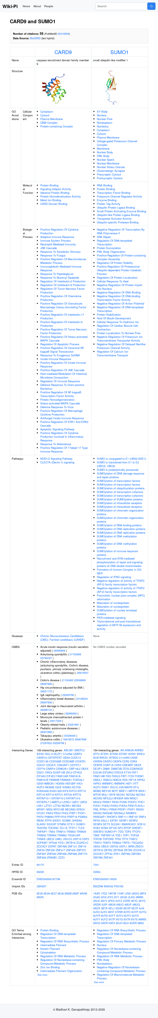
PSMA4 (82, 817)
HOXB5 (60, 783)
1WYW (112, 893)
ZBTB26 (118, 850)
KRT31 (59, 794)
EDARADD (136, 769)
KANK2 (67, 787)
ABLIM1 (68, 750)
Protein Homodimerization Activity (60, 196)
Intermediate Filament (53, 945)
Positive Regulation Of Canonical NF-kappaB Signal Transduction (62, 349)
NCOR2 (97, 798)
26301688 (46, 732)
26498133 (46, 710)
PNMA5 (49, 817)
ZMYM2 (125, 854)
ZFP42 (109, 854)
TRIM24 (116, 843)
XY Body (102, 111)
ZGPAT (52, 846)
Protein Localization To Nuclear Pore (118, 333)
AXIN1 (40, 754)
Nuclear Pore (104, 119)
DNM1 (106, 769)
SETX (106, 824)
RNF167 (133, 817)
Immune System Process (55, 240)
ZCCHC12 (139, 850)
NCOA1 (120, 794)
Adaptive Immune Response (57, 237)
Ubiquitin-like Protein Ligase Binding (118, 215)
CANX (134, 757)
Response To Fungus (53, 255)
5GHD (119, 908)
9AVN (40, 897)
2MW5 (139, 897)
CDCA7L (51, 765)
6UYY (96, 919)
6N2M (68, 893)
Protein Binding (49, 185)
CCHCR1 (80, 761)
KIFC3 (73, 791)
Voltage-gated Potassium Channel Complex (117, 143)
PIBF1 (73, 813)
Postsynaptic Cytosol (109, 178)
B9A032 (108, 886)
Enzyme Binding (106, 200)
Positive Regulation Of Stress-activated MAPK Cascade (63, 338)
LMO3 (83, 802)
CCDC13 (76, 757)
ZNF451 (108, 857)
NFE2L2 (108, 798)
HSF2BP (70, 783)
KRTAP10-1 (44, 798)
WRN (131, 846)
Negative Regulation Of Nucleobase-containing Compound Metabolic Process (121, 969)
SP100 (113, 828)
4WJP (128, 904)
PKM (131, 806)
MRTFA (133, 791)
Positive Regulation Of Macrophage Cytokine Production (61, 412)
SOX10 (141, 824)
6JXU (96, 912)
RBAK (40, 820)
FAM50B (54, 780)
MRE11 (123, 791)
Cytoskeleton (48, 952)
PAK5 (49, 813)
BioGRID (35, 38)
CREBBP (127, 765)
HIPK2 (141, 780)
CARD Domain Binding (53, 204)
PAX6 (115, 802)
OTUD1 (41, 813)
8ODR (133, 923)
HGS (125, 780)
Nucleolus (103, 126)
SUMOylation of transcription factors (118, 481)
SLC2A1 (116, 824)
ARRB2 (139, 750)
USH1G (67, 839)
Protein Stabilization (109, 314)
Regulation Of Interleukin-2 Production (63, 281)
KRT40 (68, 794)
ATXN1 (104, 754)
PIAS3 (114, 806)
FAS (108, 776)
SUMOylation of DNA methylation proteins (117, 538)
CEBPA (97, 765)
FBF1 (124, 776)
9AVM (83, 893)
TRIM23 (71, 831)
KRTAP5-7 (43, 802)
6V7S (134, 919)
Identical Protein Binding (54, 193)
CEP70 (41, 769)
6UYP (134, 912)
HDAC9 (117, 780)
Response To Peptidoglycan (57, 274)
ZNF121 (72, 846)
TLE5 (81, 828)
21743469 (75, 654)
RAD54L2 (119, 813)
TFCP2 (136, 831)
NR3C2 (97, 802)
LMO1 (75, 802)
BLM (96, 757)
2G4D (96, 897)
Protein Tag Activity (108, 204)
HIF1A (132, 780)
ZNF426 (71, 850)
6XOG (96, 923)
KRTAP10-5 (73, 798)
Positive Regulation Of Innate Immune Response (63, 364)
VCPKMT (42, 843)
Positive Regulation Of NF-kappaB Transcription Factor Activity (60, 394)
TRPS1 (126, 843)
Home (26, 6)
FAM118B (99, 776)
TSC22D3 (137, 843)
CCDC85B (55, 761)
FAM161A (75, 776)
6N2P (75, 893)
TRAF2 (133, 839)
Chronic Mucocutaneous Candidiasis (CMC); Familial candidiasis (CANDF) (62, 638)
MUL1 (105, 794)
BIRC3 (141, 754)
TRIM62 (62, 835)
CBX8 (66, 757)
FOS (131, 776)
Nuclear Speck (105, 160)
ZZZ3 (61, 857)
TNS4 (51, 831)
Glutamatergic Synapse (111, 171)
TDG (121, 831)
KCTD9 (76, 787)
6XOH (104, 923)
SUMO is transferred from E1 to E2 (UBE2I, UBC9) (118, 464)
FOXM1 (139, 776)
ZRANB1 (52, 857)
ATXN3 (114, 754)
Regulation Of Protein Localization (117, 277)
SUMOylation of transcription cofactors (120, 492)
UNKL (58, 839)
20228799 (58, 743)
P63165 (118, 886)
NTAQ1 (81, 809)
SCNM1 (66, 820)
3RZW (97, 904)
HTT (135, 783)
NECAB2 (70, 809)
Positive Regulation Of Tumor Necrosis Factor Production (63, 331)
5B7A (104, 908)
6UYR (96, 916)
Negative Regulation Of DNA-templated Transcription (120, 309)
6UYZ (104, 919)
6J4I (141, 908)
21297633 (46, 743)
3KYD (141, 901)
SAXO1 (56, 820)
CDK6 (133, 761)
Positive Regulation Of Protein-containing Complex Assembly (121, 257)
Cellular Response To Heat (113, 281)
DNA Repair (104, 237)
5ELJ (111, 908)
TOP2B (97, 839)
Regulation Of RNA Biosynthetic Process (64, 941)
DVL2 (69, 772)
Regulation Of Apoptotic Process (59, 344)
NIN (126, 798)
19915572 (68, 739)
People (48, 6)
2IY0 (110, 897)
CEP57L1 (75, 765)
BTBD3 (113, 757)
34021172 (46, 691)
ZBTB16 (71, 843)
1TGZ (104, 893)
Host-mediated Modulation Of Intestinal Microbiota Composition (63, 375)
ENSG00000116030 (105, 879)
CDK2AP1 (63, 765)
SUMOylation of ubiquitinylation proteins (121, 488)
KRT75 (77, 794)
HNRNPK (119, 783)
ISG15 (114, 787)
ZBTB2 (108, 850)
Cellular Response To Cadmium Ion (118, 322)
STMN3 (61, 824)
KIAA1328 (56, 791)
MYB (112, 794)
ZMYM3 (136, 854)
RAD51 (140, 809)
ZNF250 (50, 850)
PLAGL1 (140, 806)
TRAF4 (97, 843)
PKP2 (40, 817)
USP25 (114, 846)
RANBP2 (131, 813)
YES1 (61, 843)
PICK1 (82, 813)
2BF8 (143, 893)
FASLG (116, 776)
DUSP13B (59, 772)
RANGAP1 (99, 817)
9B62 (141, 923)
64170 (40, 865)
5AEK (96, 908)
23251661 (73, 724)
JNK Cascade (48, 248)
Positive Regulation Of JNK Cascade (62, 370)
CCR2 (125, 761)
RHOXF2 (112, 817)
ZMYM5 (62, 846)
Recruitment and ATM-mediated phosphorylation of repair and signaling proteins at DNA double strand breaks (120, 562)
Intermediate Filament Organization (61, 971)
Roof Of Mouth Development (114, 318)
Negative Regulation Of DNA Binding (119, 292)
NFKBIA (118, 798)
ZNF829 (41, 857)
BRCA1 (104, 757)
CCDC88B (68, 761)
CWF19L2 (74, 769)
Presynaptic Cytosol (109, 174)
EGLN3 (97, 772)
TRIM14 (60, 831)
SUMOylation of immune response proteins (117, 553)
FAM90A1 (66, 780)
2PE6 (111, 901)
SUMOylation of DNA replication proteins (121, 529)
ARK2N (129, 750)
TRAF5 (106, 843)
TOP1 (126, 835)
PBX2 (57, 813)
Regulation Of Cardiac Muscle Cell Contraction (117, 327)
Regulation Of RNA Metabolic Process (63, 956)
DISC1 (40, 772)
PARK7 (106, 802)
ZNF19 (82, 846)
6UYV (127, 916)
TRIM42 (41, 835)
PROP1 (122, 809)
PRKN (113, 809)
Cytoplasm (46, 111)
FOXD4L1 (78, 780)
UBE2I (50, 839)
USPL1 (123, 846)
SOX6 (104, 828)
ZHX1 (116, 854)
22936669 (80, 680)
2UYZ (118, 901)
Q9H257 (41, 886)
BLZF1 (58, 754)
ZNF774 (82, 854)
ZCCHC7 (42, 846)
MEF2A (106, 791)
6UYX (135, 916)
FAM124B (62, 776)
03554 (96, 872)
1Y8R (120, 893)
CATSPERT (55, 757)
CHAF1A (108, 765)
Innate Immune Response (55, 359)
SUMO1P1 (111, 831)
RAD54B (107, 813)
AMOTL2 (79, 750)
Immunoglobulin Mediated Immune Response (60, 268)
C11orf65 (124, 757)
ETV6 (127, 772)
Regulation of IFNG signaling (114, 577)
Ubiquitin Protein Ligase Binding (116, 207)
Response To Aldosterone (55, 444)
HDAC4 (107, 780)
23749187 (46, 658)
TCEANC (53, 828)
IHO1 (80, 783)
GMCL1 (97, 780)
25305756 (68, 695)
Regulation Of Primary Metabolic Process (121, 941)
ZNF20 (41, 850)
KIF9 (65, 791)
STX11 (71, 824)
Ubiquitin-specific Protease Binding (117, 222)
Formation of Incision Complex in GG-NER (119, 571)
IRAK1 (105, 787)
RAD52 (97, 813)
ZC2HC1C (82, 843)
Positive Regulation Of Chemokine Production (60, 298)
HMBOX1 (49, 783)
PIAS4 (123, 806)
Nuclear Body (105, 152)
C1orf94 (67, 754)
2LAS (131, 897)
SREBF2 (98, 831)
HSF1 (129, 783)
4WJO (120, 904)
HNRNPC (107, 783)
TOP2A (134, 835)
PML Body (103, 156)
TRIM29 (81, 831)
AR (122, 750)
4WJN (111, 904)
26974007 (82, 673)
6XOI (112, 923)
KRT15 (82, 791)
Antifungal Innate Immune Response (62, 418)
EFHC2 (77, 772)
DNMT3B (116, 769)
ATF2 (96, 754)
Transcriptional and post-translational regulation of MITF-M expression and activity (119, 625)
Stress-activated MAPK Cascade (60, 403)
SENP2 (133, 820)
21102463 (67, 680)
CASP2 (107, 761)
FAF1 (135, 772)
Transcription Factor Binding (113, 193)
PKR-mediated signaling (111, 618)
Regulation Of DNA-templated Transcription (114, 242)
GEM (40, 783)
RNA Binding (104, 185)
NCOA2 (130, 794)
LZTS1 (48, 806)
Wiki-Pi (10, 6)
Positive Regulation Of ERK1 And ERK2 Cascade (64, 423)
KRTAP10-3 (58, 798)
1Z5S (127, 893)
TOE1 (118, 835)
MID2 (49, 809)
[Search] (151, 6)
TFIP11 (72, 828)
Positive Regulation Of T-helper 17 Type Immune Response (64, 449)
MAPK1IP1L (131, 787)
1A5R (96, 893)
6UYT (112, 916)
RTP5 (48, 820)
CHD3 (117, 765)
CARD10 (42, 757)
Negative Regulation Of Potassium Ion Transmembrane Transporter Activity (120, 338)
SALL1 (105, 820)
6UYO (126, 912)
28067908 (46, 684)
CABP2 (77, 754)
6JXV (104, 912)
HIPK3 (97, 783)
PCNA (123, 802)
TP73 (125, 839)
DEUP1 (97, 769)
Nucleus (102, 115)
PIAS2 (106, 806)
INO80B (49, 787)
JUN (121, 787)
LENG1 (66, 802)
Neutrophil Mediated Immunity (58, 244)
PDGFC (132, 802)
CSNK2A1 (62, 769)
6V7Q (119, 919)
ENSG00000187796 (48, 879)
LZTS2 (57, 806)
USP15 (77, 839)
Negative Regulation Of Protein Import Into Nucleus (119, 287)
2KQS (123, 897)
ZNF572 (81, 850)
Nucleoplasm (104, 123)
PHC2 (65, 813)
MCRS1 (66, 806)
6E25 (40, 893)
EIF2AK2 (108, 772)
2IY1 (116, 897)
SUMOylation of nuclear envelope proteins (117, 612)
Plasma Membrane (51, 119)
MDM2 (97, 791)
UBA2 (96, 846)
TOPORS (108, 839)
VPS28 (53, 843)
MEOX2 (76, 806)
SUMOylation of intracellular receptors (119, 503)
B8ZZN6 (98, 886)
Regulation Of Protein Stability (115, 263)
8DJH (119, 923)
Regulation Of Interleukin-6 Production (63, 285)
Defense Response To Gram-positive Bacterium (62, 386)
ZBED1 (139, 846)
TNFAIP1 (42, 831)
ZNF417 (60, 850)
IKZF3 (40, 787)
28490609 (59, 650)
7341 (96, 865)
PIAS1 (97, 806)
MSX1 (142, 791)
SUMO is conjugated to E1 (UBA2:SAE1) (121, 459)
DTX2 (126, 769)
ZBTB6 (128, 850)
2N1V (104, 901)
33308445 (70, 736)
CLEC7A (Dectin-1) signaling (57, 462)
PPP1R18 (60, 817)
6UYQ (142, 912)
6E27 (54, 893)
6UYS (104, 916)
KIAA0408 (43, 791)
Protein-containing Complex (56, 126)
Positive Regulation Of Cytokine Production (59, 231)
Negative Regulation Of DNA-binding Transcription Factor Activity (118, 298)
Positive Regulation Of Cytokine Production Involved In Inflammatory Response (62, 436)
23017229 (55, 721)
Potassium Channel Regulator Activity (119, 196)
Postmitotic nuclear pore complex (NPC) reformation (121, 597)
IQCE (58, 787)
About (37, 6)
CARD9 (63, 51)
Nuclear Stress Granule (111, 167)
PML (96, 809)
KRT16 (41, 794)
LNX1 (40, 806)
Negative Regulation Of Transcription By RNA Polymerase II (121, 231)
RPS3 (96, 820)
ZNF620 (51, 854)
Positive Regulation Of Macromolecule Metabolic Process (63, 261)
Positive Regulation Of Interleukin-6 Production (61, 324)
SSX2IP (51, 824)
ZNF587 (41, 854)
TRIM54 (51, 835)
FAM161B (42, 780)
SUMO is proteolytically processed (117, 470)
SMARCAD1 (128, 824)
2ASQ (135, 893)
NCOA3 (140, 794)
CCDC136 (42, 761)
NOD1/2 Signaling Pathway (56, 459)
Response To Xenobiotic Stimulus (60, 252)
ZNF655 (62, 854)
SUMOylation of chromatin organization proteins (120, 512)
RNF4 (142, 817)
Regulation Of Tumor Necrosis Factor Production (62, 290)
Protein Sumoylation (109, 248)
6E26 (47, 893)
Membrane (103, 148)
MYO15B (58, 809)
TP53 (118, 839)
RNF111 (123, 817)
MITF (115, 791)
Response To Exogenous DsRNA (60, 355)
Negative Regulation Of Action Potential (120, 303)
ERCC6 (118, 772)
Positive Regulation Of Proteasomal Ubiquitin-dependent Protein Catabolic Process (119, 270)
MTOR (97, 794)
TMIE (96, 835)
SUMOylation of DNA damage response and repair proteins (120, 475)
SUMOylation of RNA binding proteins (119, 525)
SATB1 (114, 820)
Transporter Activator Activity (114, 218)
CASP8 (117, 761)
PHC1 (141, 802)
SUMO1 (119, 51)
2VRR (126, 901)
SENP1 (123, 820)
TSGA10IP (73, 835)
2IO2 (104, 897)
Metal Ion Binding (50, 200)
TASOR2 (42, 828)
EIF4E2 (51, 776)
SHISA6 (77, 820)
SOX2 (96, 828)
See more (42, 974)
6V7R (127, 919)
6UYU (119, 916)
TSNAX (41, 839)
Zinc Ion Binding (50, 967)
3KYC (134, 901)
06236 (40, 872)
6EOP (127, 908)
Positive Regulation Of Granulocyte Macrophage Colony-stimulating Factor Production (63, 307)
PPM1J (104, 809)
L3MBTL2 (56, 802)
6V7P (112, 919)
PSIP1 (131, 809)
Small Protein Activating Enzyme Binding (121, 211)
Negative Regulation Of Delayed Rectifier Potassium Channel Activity (121, 346)
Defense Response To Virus (57, 407)
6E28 (61, 893)
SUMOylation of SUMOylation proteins (120, 499)
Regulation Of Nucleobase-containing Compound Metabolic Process (62, 961)
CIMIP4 (50, 769)
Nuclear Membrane (108, 163)
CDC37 (41, 765)
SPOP (127, 828)
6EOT (134, 908)
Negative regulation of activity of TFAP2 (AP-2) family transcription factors (120, 582)
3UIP (104, 904)
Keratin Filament (50, 949)
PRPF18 (72, 817)
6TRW (119, 912)
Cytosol (44, 115)
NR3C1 (134, 798)
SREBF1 (137, 828)
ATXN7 (123, 754)
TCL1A (63, 828)
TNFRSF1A (107, 835)
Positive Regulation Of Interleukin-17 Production (62, 316)
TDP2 (127, 831)
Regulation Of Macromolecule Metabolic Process (120, 976)
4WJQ (136, 904)
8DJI (126, 923)
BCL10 (49, 754)
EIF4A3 (41, 776)
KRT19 (50, 794)
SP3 (120, 828)
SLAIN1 (41, 824)
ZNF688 (72, 854)
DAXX (84, 769)
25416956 (63, 33)
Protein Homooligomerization (57, 400)
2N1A (96, 901)
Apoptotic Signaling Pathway (57, 429)
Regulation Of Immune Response (60, 381)
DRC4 (48, 772)
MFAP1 (41, 809)
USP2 (85, 839)
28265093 (71, 713)
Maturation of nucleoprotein (113, 603)
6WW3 (142, 919)
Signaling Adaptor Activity (55, 189)
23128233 (82, 699)
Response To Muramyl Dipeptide (59, 277)
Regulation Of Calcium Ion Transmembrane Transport (112, 353)
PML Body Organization (111, 252)
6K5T (111, 912)
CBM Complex (49, 123)
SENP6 (97, 824)
